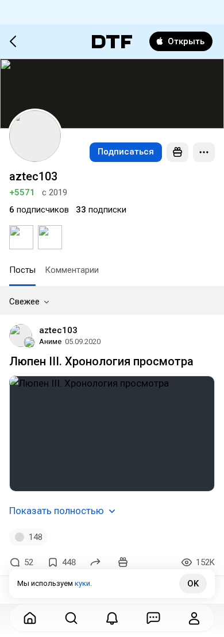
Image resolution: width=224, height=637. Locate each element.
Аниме (50, 341)
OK (193, 583)
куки (82, 583)
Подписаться (126, 151)
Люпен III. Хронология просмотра (101, 361)
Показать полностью (56, 510)
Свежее (24, 301)
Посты (22, 270)
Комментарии (72, 270)
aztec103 (58, 330)
